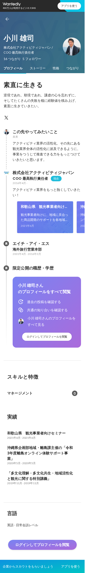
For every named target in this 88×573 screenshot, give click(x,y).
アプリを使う (69, 6)
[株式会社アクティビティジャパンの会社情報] (6, 173)
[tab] (13, 68)
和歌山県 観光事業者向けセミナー (44, 206)
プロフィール (13, 68)
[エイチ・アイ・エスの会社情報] (6, 243)
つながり (72, 68)
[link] (45, 217)
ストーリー (38, 68)
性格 (56, 68)
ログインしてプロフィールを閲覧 (47, 337)
